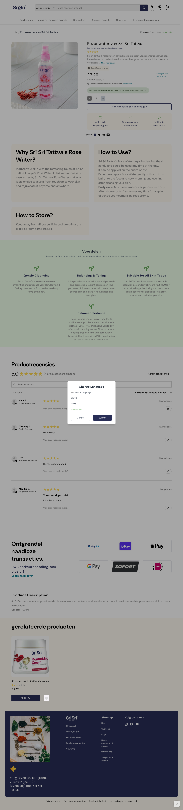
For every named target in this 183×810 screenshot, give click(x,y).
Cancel (80, 417)
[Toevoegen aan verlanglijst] (46, 698)
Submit (102, 417)
